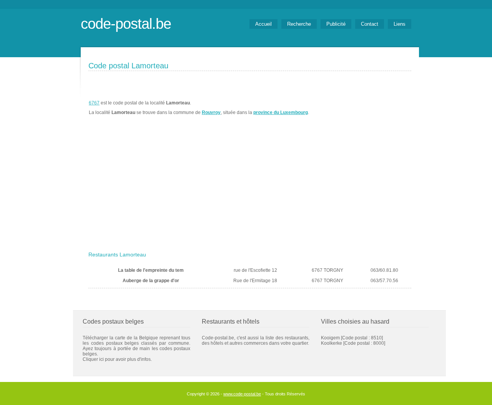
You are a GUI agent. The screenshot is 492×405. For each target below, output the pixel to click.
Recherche (299, 24)
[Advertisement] (249, 191)
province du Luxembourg (280, 112)
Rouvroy (211, 112)
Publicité (336, 24)
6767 (94, 103)
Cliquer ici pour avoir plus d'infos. (117, 359)
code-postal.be (126, 23)
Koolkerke (331, 343)
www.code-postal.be (242, 394)
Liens (400, 24)
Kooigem (330, 338)
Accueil (263, 24)
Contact (369, 24)
